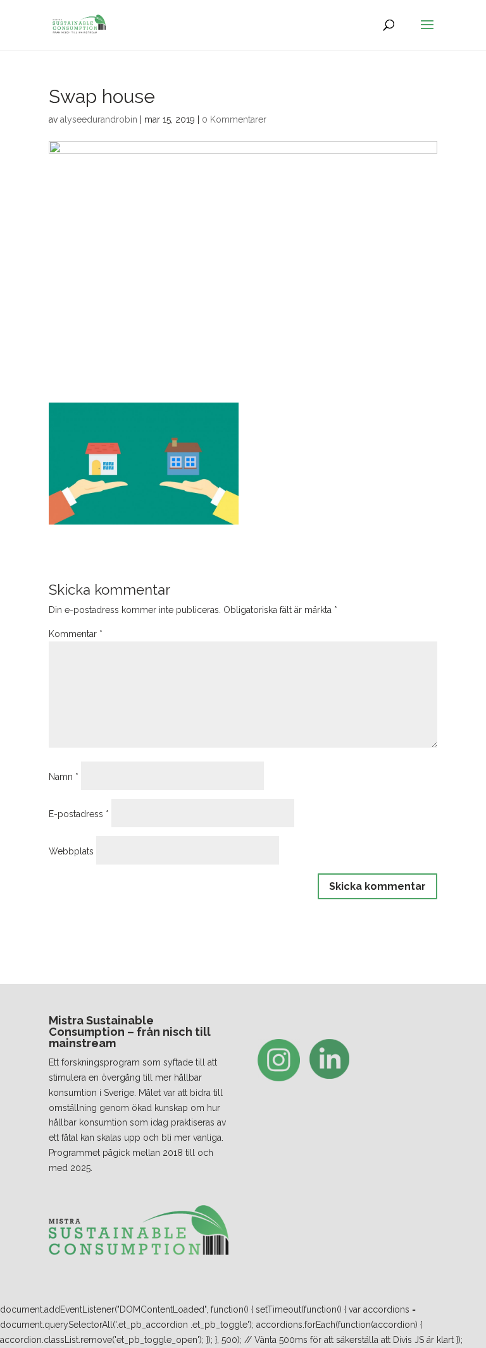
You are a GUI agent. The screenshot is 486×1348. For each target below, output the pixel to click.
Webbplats (71, 851)
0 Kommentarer (234, 119)
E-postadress (79, 814)
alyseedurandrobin (98, 119)
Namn (63, 777)
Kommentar (76, 634)
